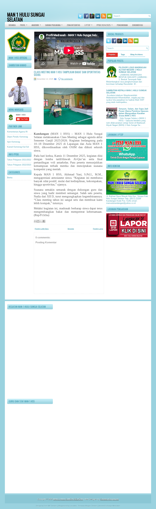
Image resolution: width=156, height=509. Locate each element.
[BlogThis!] (38, 221)
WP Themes (52, 506)
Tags (123, 55)
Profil (23, 25)
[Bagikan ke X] (41, 221)
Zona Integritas (73, 25)
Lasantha (73, 506)
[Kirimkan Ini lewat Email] (35, 221)
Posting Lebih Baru (42, 229)
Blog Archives (136, 55)
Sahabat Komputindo (109, 499)
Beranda (12, 25)
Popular (112, 55)
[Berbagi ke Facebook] (43, 221)
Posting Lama (98, 229)
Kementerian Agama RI (17, 132)
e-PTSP (88, 25)
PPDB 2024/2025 (105, 25)
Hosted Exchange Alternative (109, 506)
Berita (9, 177)
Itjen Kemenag (13, 142)
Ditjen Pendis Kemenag (17, 137)
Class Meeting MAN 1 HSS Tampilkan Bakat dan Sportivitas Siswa (67, 73)
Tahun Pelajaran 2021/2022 (19, 160)
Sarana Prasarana (53, 25)
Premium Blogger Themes (87, 506)
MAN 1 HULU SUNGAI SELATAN (26, 17)
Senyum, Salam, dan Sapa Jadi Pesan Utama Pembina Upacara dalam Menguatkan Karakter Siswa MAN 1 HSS (133, 112)
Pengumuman (122, 25)
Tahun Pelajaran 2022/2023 (19, 165)
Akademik (36, 25)
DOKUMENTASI (137, 25)
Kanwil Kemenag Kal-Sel (18, 147)
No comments (67, 79)
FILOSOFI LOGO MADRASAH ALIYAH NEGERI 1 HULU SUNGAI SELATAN (132, 69)
